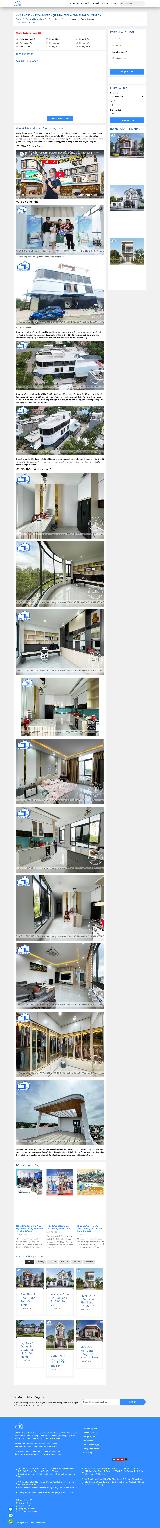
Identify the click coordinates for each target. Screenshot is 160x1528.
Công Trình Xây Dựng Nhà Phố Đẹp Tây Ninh (59, 1360)
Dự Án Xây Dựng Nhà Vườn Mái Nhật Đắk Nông (28, 1350)
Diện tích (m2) (116, 110)
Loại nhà (114, 93)
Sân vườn (88, 1262)
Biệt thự (40, 1262)
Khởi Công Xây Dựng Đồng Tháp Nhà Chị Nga (89, 1352)
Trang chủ (74, 3)
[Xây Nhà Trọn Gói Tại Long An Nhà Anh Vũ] (60, 1288)
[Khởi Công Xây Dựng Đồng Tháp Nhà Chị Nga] (89, 1341)
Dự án (28, 19)
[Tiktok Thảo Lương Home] (126, 1459)
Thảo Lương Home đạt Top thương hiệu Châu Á (58, 1227)
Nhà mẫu (96, 3)
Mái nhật (53, 1262)
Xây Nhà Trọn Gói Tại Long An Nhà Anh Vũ (60, 1299)
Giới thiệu (85, 3)
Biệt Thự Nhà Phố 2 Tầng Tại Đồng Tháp (29, 1299)
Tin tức (105, 3)
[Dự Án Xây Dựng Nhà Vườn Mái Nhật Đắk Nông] (30, 1337)
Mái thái (64, 1262)
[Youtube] (118, 1459)
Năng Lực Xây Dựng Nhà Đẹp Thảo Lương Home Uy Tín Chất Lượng (29, 1228)
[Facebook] (114, 1459)
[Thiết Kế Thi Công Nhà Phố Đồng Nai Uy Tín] (89, 1289)
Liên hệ (114, 3)
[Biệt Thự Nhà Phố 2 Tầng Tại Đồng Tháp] (30, 1288)
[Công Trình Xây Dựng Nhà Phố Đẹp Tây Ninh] (60, 1349)
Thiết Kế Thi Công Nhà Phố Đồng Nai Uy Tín (88, 1301)
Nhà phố (37, 19)
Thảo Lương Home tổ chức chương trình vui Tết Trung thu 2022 (89, 1228)
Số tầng (113, 101)
